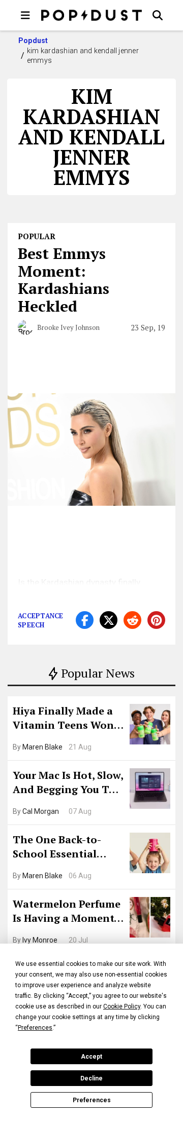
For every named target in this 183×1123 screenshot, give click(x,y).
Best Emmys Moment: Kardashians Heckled (63, 279)
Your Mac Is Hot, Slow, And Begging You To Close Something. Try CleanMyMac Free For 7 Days (68, 783)
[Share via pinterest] (156, 620)
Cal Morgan (40, 811)
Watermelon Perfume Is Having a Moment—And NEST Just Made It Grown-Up (68, 912)
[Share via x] (108, 620)
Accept (91, 1056)
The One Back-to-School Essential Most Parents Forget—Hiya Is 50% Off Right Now (65, 848)
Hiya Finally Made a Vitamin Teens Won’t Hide (67, 719)
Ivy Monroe (39, 940)
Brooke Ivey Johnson (68, 327)
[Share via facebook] (85, 620)
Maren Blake (42, 747)
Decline (91, 1078)
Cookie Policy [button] (121, 1006)
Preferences (92, 1100)
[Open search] (157, 15)
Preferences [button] (35, 1027)
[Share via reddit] (132, 620)
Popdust (33, 40)
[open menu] (25, 15)
